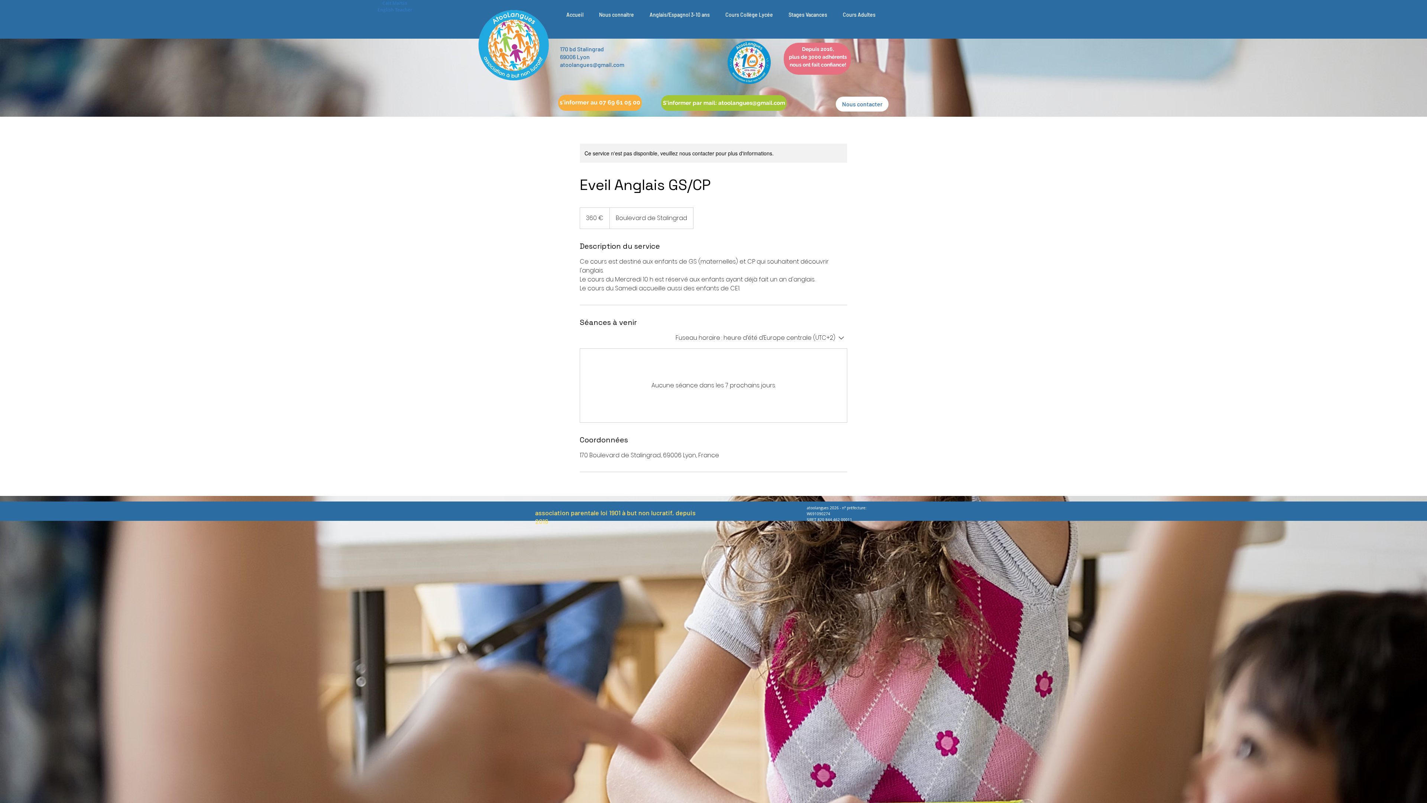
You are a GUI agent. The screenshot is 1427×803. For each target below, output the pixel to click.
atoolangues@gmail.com (592, 64)
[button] (600, 103)
